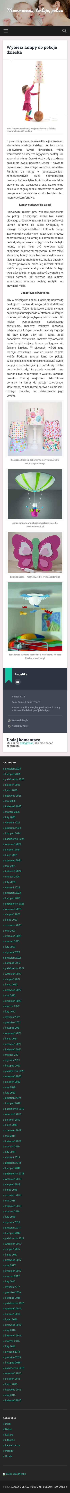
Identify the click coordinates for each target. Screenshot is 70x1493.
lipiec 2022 (11, 984)
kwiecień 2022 (13, 1000)
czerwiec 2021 (13, 1044)
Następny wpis (20, 725)
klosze (15, 707)
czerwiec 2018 (13, 1195)
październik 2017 (14, 1238)
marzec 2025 (12, 811)
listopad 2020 (12, 1065)
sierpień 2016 (12, 1314)
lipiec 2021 (11, 1038)
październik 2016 (14, 1303)
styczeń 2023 (12, 952)
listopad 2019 (12, 1103)
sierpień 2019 (12, 1119)
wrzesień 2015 (13, 1373)
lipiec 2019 (11, 1125)
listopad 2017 (12, 1233)
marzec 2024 (12, 876)
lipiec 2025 (11, 790)
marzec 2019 (12, 1146)
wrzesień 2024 (13, 844)
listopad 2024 (12, 833)
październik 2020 (14, 1071)
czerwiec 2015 (13, 1389)
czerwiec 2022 (13, 990)
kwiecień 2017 (13, 1270)
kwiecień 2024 (13, 871)
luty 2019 (10, 1152)
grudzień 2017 (13, 1227)
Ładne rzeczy (32, 702)
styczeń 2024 (12, 887)
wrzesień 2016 (13, 1308)
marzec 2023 (12, 941)
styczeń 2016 (12, 1351)
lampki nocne (27, 707)
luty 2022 (10, 1011)
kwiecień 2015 (13, 1400)
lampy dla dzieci (44, 707)
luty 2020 (10, 1092)
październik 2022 (14, 968)
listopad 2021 (12, 1027)
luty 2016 (10, 1346)
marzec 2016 (12, 1341)
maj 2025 (10, 801)
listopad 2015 (12, 1362)
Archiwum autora (18, 682)
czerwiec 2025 (13, 795)
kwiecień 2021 (13, 1049)
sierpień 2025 (12, 784)
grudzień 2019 (13, 1097)
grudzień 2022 (13, 957)
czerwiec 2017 (13, 1259)
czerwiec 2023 (13, 925)
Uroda (8, 1456)
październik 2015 (14, 1368)
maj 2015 (10, 1395)
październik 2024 (14, 838)
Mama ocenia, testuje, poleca (35, 10)
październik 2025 (14, 779)
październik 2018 (14, 1173)
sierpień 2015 (12, 1378)
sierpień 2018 (12, 1184)
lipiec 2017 (11, 1254)
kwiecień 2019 (13, 1141)
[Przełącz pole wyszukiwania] (64, 31)
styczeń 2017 (12, 1287)
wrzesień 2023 (13, 909)
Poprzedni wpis (20, 720)
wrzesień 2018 (13, 1179)
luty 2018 (10, 1216)
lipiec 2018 (11, 1189)
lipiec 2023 (11, 919)
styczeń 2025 (12, 822)
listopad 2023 (12, 898)
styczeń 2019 (12, 1157)
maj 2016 (10, 1330)
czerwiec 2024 (13, 860)
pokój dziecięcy (41, 710)
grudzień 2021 (13, 1022)
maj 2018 (10, 1200)
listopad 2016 (12, 1297)
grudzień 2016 (13, 1292)
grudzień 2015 (13, 1357)
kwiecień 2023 (13, 935)
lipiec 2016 (11, 1319)
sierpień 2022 (12, 979)
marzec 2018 (12, 1211)
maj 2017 (10, 1265)
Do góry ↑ (61, 1486)
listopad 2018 (12, 1168)
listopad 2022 (12, 963)
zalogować (26, 743)
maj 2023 (10, 930)
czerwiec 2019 (13, 1130)
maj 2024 (10, 865)
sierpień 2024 (12, 849)
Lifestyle (10, 1439)
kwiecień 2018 (13, 1206)
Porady (9, 1450)
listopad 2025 (12, 774)
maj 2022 (10, 995)
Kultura (9, 1434)
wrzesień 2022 (13, 973)
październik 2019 (14, 1108)
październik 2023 (14, 903)
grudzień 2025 (13, 768)
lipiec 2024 (11, 855)
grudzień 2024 (13, 828)
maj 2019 (10, 1135)
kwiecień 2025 (13, 806)
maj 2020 (10, 1087)
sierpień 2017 (12, 1249)
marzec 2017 (12, 1276)
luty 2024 (10, 882)
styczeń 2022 (12, 1017)
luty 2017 (10, 1281)
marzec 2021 (12, 1054)
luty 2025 (10, 817)
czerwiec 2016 (13, 1324)
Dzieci (21, 702)
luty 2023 (10, 946)
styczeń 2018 (12, 1222)
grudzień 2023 (13, 892)
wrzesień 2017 (13, 1243)
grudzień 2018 (13, 1162)
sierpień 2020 (12, 1081)
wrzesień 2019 (13, 1114)
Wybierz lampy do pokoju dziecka (32, 50)
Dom (14, 702)
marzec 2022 (12, 1006)
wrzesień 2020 (13, 1076)
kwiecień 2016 (13, 1335)
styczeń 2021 (12, 1060)
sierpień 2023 (12, 914)
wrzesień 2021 (13, 1033)
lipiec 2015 (11, 1384)
